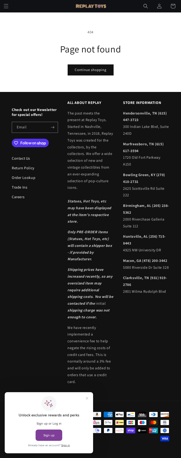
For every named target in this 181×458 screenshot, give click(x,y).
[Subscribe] (52, 127)
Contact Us (21, 158)
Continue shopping (91, 69)
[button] (6, 6)
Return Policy (23, 168)
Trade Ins (19, 187)
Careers (18, 196)
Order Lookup (23, 177)
